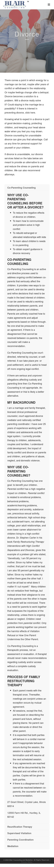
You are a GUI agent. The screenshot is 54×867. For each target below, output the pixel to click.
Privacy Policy (26, 862)
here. (33, 112)
